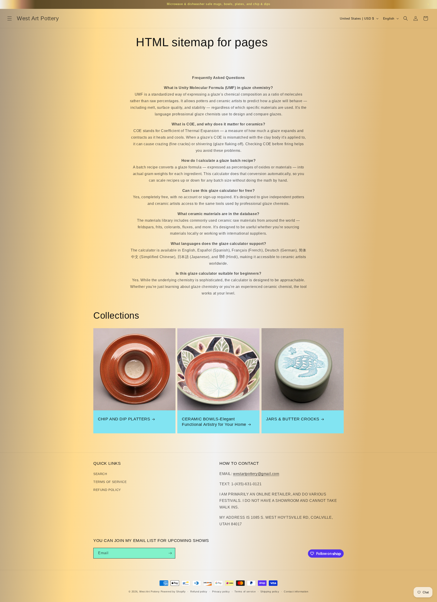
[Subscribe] (170, 553)
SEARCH (100, 474)
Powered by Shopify (173, 591)
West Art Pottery (149, 591)
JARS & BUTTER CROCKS (292, 419)
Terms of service (245, 591)
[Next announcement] (428, 4)
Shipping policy (269, 591)
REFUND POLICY (107, 490)
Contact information (296, 591)
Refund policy (198, 591)
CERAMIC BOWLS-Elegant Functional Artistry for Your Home (214, 422)
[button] (10, 18)
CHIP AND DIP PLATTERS (124, 419)
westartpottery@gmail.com (256, 474)
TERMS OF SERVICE (110, 482)
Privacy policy (221, 591)
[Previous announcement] (9, 4)
